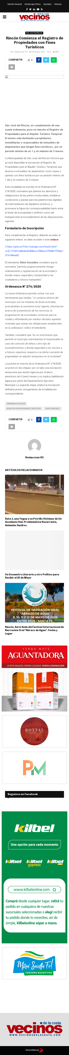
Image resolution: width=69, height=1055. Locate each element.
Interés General (15, 4)
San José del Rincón (34, 33)
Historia (57, 4)
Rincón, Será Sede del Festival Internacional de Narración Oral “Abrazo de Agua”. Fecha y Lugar (34, 630)
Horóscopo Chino (33, 4)
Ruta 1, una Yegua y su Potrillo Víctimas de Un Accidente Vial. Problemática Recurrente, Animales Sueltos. (33, 522)
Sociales (47, 4)
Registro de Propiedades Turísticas (24, 408)
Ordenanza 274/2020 (16, 404)
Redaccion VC (21, 52)
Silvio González (52, 408)
